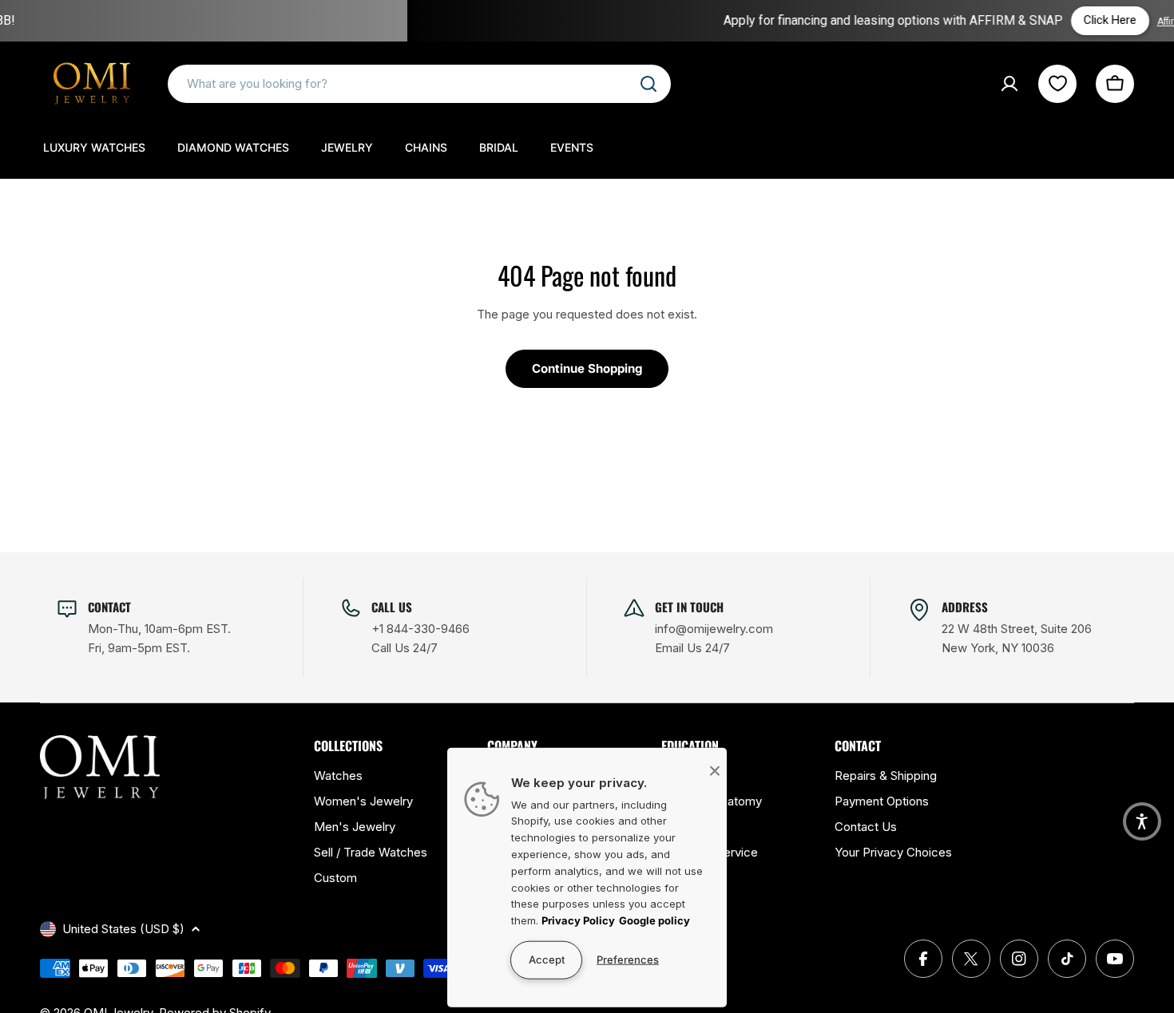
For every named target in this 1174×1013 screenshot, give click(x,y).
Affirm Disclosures (1085, 21)
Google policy (654, 920)
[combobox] (419, 84)
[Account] (1009, 83)
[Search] (648, 83)
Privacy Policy (578, 920)
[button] (1142, 821)
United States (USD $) (123, 928)
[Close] (715, 770)
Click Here (997, 20)
